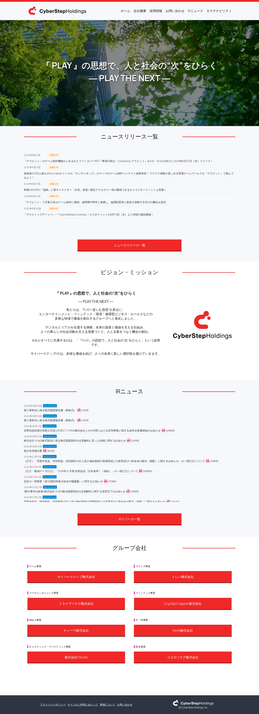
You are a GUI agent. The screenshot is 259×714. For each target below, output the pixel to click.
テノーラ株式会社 (76, 630)
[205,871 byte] (130, 440)
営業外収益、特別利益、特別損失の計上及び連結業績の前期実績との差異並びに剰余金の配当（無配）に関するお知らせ (95, 501)
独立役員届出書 (33, 451)
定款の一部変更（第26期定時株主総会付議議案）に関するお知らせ (63, 481)
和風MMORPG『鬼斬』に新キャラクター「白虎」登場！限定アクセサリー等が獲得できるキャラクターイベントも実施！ (95, 190)
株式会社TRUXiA (76, 657)
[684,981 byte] (142, 471)
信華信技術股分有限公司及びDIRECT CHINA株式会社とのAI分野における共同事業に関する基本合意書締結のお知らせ (92, 430)
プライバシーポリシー (53, 704)
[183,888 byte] (107, 481)
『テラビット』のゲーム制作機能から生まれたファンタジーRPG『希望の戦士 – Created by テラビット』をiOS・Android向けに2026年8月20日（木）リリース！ (118, 161)
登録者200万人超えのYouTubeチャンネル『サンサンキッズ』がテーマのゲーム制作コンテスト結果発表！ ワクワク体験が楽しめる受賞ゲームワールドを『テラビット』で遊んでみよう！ (129, 175)
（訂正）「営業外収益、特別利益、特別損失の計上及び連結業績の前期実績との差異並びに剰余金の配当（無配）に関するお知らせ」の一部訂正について (114, 461)
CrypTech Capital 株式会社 (183, 603)
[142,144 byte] (209, 461)
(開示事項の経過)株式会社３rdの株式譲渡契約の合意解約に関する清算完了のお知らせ (74, 491)
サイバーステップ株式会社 (76, 577)
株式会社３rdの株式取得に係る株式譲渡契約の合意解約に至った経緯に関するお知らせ (75, 440)
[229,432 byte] (170, 501)
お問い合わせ (124, 704)
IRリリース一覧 (129, 519)
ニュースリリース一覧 (129, 245)
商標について (107, 704)
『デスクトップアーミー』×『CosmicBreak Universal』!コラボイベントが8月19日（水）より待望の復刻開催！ (89, 214)
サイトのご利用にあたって (82, 704)
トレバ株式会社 (183, 577)
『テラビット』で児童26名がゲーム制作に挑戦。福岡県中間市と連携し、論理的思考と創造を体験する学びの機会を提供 (95, 202)
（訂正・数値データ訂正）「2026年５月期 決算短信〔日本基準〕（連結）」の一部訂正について (81, 471)
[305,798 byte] (165, 430)
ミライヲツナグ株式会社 (76, 603)
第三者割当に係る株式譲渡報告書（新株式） (50, 410)
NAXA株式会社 (183, 630)
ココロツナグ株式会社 (183, 657)
